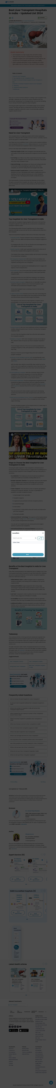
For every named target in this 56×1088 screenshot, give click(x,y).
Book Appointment (28, 551)
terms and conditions (30, 554)
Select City (16, 547)
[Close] (43, 534)
